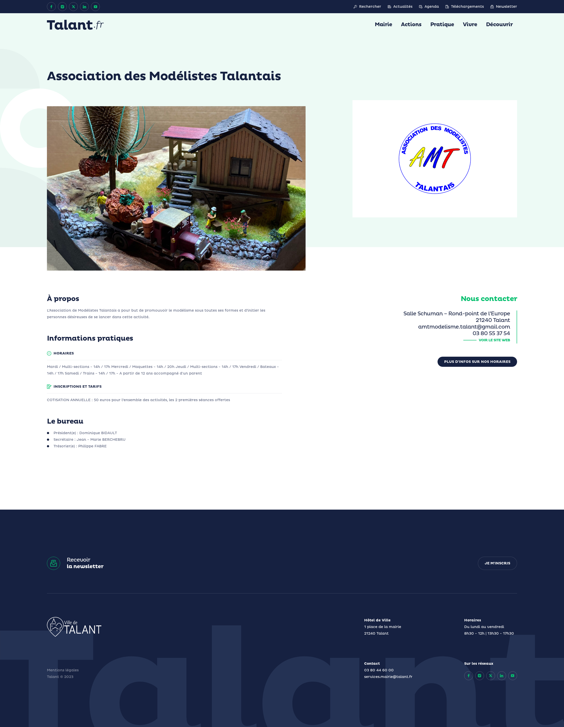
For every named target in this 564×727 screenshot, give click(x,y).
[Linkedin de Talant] (84, 6)
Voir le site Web (494, 340)
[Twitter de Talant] (73, 6)
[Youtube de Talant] (95, 6)
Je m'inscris (497, 563)
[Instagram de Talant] (62, 6)
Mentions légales (63, 670)
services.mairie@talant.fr (388, 677)
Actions (411, 24)
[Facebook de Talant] (51, 6)
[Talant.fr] (75, 25)
